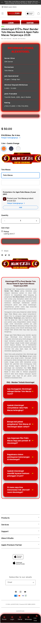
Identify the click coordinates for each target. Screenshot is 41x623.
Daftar (20, 619)
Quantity (4, 215)
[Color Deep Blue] (11, 148)
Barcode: (15, 38)
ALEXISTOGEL (15, 604)
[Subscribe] (33, 582)
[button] (2, 13)
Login (12, 619)
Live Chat (35, 619)
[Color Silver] (18, 148)
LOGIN (11, 23)
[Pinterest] (9, 255)
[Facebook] (2, 255)
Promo (4, 619)
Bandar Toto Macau (10, 183)
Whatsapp (28, 619)
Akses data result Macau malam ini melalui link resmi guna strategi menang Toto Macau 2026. (21, 2)
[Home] (14, 13)
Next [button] (39, 2)
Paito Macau (8, 175)
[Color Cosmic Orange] (3, 148)
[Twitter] (6, 255)
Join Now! (35, 3)
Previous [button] (2, 2)
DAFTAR (30, 23)
